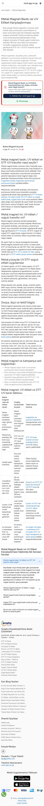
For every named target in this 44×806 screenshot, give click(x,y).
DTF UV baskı (20, 231)
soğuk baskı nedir (18, 199)
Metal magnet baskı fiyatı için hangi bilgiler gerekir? (19, 596)
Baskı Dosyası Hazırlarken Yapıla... (13, 700)
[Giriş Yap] (40, 3)
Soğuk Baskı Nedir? (8, 672)
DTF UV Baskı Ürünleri (9, 644)
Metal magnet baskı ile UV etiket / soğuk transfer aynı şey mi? (19, 589)
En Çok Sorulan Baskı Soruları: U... (13, 685)
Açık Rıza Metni (6, 740)
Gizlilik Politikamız (8, 725)
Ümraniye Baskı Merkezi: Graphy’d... (14, 706)
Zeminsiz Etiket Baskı (9, 675)
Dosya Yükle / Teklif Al (9, 659)
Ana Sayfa (5, 10)
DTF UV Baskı (6, 641)
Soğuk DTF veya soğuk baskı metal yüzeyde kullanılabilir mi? (20, 603)
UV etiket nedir (14, 197)
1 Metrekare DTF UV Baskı (10, 651)
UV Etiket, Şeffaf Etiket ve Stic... (13, 697)
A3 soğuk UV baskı (33, 527)
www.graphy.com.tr (25, 798)
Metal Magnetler (19, 10)
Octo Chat (22, 801)
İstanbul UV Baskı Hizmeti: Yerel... (13, 709)
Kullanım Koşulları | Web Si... (11, 728)
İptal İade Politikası (8, 734)
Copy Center (22, 803)
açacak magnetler (33, 420)
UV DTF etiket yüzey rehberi (20, 254)
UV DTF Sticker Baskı (9, 670)
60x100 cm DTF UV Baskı (10, 649)
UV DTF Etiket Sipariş (9, 654)
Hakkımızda (5, 722)
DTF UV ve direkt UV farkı (24, 252)
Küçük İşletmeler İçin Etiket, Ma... (13, 691)
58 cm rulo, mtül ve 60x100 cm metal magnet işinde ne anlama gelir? (20, 610)
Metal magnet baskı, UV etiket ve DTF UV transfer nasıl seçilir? (19, 561)
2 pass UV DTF (32, 503)
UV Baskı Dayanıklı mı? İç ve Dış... (13, 694)
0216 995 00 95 (31, 3)
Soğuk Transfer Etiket (9, 667)
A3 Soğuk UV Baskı (8, 646)
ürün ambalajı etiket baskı (32, 442)
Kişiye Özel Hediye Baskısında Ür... (13, 688)
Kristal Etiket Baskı (8, 665)
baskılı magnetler (17, 181)
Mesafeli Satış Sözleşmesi (11, 731)
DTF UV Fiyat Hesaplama (10, 657)
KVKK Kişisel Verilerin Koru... (11, 737)
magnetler (5, 181)
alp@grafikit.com (8, 759)
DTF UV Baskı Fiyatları (9, 662)
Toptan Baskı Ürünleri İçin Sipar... (13, 712)
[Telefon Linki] (3, 794)
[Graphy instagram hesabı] (3, 751)
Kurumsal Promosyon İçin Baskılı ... (13, 703)
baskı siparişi (6, 337)
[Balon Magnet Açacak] (22, 125)
